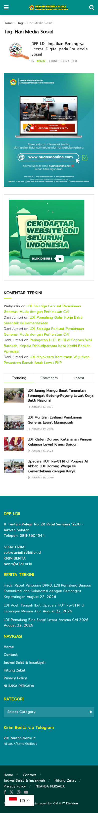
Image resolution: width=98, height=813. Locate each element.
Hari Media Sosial (40, 23)
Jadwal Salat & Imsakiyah (24, 662)
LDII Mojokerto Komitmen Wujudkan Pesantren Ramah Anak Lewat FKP (46, 359)
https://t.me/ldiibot (20, 743)
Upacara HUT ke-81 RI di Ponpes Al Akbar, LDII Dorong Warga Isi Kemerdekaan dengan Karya (58, 466)
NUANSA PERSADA (19, 686)
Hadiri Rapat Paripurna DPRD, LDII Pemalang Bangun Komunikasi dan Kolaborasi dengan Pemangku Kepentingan (47, 591)
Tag (20, 23)
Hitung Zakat (14, 670)
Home (8, 23)
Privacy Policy (15, 678)
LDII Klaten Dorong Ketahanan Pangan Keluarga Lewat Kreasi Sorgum (60, 442)
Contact (11, 654)
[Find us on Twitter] (12, 792)
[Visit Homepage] (48, 8)
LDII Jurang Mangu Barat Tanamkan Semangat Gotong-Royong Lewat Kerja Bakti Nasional (60, 395)
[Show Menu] (6, 7)
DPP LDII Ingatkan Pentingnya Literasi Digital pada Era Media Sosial (59, 49)
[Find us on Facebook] (5, 792)
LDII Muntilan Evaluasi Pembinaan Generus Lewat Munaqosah (55, 420)
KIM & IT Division (65, 803)
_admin (40, 61)
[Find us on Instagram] (19, 792)
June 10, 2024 (59, 61)
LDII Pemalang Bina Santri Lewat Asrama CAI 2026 (46, 619)
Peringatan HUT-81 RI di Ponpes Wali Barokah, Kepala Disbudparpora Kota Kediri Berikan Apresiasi (48, 345)
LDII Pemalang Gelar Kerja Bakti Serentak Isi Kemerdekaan (43, 320)
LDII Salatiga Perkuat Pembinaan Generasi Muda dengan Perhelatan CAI (42, 309)
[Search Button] (91, 7)
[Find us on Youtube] (26, 792)
